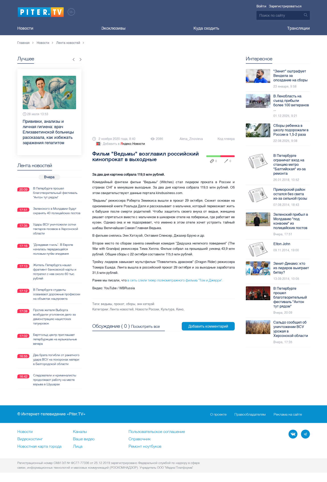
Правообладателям (250, 414)
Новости (25, 28)
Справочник (140, 439)
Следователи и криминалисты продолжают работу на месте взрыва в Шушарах (54, 379)
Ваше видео (84, 439)
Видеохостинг (30, 439)
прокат (119, 304)
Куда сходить (206, 28)
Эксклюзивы (113, 28)
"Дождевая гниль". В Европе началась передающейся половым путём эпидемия (53, 249)
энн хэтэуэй (145, 304)
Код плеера (226, 139)
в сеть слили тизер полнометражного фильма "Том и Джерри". (175, 280)
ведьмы (106, 304)
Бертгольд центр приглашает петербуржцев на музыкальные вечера (55, 339)
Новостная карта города (39, 446)
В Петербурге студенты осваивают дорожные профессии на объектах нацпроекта (56, 294)
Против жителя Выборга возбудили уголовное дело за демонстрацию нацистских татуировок (54, 316)
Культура (167, 309)
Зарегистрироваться (285, 6)
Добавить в (124, 144)
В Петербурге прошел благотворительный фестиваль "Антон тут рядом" (55, 192)
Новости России (147, 309)
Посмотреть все (145, 326)
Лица (77, 446)
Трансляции (298, 28)
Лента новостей (121, 309)
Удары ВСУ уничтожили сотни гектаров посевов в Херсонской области (55, 228)
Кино (180, 309)
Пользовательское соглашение (157, 432)
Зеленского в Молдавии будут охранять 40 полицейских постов (56, 211)
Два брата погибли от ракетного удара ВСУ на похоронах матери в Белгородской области (56, 359)
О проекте (218, 414)
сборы (130, 304)
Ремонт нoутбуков (145, 446)
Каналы (80, 432)
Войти (261, 6)
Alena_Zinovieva (191, 139)
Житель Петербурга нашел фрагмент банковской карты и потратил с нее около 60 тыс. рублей (54, 271)
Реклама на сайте (288, 414)
